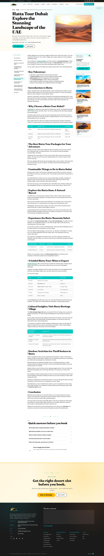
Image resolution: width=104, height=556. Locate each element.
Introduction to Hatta (18, 60)
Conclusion (16, 92)
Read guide (30, 46)
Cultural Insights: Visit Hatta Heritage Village (18, 86)
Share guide (61, 494)
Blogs (17, 9)
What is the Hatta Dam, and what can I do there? (41, 442)
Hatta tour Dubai (41, 61)
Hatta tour (31, 109)
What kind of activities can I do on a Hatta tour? (41, 431)
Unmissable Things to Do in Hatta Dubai (19, 72)
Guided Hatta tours (32, 263)
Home (13, 9)
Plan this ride (18, 46)
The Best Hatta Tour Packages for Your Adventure (18, 67)
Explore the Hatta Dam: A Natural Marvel (18, 75)
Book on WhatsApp (46, 495)
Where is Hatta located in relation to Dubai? (40, 435)
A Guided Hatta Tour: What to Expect (18, 82)
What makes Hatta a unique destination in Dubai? (41, 427)
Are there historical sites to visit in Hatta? (39, 438)
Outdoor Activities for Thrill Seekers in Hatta (18, 89)
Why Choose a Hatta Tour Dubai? (19, 64)
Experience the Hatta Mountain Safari (18, 79)
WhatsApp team (83, 68)
